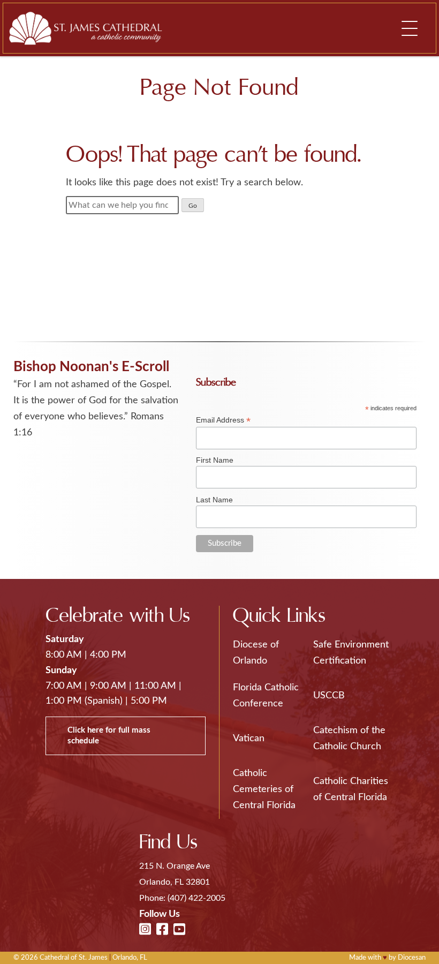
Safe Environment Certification (351, 653)
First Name (214, 460)
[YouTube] (179, 930)
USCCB (329, 696)
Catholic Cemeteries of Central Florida (264, 789)
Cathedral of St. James (74, 957)
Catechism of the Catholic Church (349, 738)
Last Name (214, 499)
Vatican (248, 738)
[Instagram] (145, 930)
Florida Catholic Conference (266, 696)
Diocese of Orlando (256, 653)
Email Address (223, 420)
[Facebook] (162, 930)
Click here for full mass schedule (108, 735)
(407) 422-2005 (196, 898)
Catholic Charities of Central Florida (350, 789)
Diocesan (412, 957)
